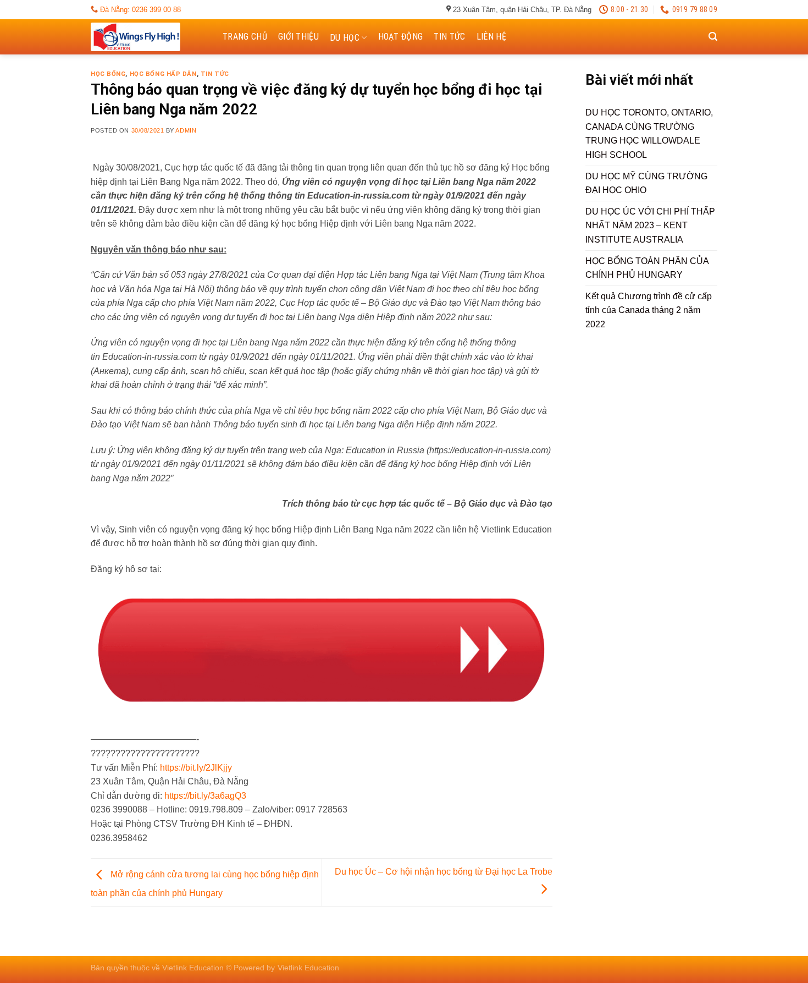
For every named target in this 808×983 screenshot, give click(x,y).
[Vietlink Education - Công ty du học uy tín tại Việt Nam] (146, 36)
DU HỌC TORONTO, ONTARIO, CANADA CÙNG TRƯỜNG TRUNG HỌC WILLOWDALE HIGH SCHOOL (649, 134)
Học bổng (108, 74)
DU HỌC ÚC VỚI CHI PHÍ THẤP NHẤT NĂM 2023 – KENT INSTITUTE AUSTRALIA (650, 225)
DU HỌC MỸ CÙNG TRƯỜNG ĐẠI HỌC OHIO (646, 183)
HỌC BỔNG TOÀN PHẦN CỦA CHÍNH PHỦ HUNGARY (647, 268)
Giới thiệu (298, 36)
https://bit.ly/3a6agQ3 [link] (205, 795)
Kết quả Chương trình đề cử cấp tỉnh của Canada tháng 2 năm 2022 (648, 310)
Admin (185, 130)
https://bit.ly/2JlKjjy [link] (196, 767)
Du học (344, 37)
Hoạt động (400, 36)
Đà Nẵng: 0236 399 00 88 (139, 10)
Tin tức (449, 36)
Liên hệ (491, 36)
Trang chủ (245, 36)
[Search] (713, 36)
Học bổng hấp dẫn (163, 74)
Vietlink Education (308, 967)
